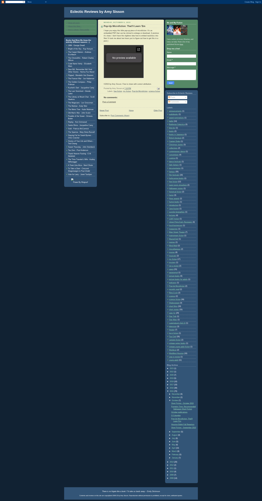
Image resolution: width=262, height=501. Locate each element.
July (174, 438)
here (181, 44)
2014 (172, 462)
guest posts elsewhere (178, 185)
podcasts (172, 283)
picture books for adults (178, 279)
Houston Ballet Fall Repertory (182, 425)
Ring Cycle (173, 293)
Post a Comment (109, 102)
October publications (179, 412)
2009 (172, 475)
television (173, 326)
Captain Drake (174, 141)
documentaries (175, 168)
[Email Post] (158, 89)
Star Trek (172, 316)
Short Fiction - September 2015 (183, 428)
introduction (173, 205)
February (175, 455)
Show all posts (74, 23)
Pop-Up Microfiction (140, 91)
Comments (174, 102)
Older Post (158, 111)
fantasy (172, 172)
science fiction (154, 91)
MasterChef (173, 239)
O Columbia (176, 415)
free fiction (118, 91)
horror (171, 195)
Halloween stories (176, 188)
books (171, 131)
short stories (174, 310)
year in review (174, 357)
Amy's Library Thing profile (78, 30)
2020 (172, 375)
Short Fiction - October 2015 (182, 403)
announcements (175, 111)
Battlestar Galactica (177, 124)
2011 (172, 468)
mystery (172, 262)
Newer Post (104, 111)
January (175, 458)
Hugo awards (174, 199)
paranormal (173, 273)
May (174, 445)
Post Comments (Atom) (120, 116)
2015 (172, 391)
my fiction (127, 91)
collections (173, 148)
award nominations (176, 118)
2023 (172, 368)
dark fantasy (174, 165)
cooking (172, 158)
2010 (172, 472)
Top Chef (172, 337)
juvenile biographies (177, 212)
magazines (173, 229)
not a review (174, 266)
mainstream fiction (176, 236)
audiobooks (173, 114)
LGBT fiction (174, 219)
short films (173, 306)
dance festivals (175, 162)
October (175, 400)
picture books (174, 276)
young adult (173, 360)
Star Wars (173, 320)
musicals (172, 256)
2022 (172, 372)
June (174, 442)
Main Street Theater (177, 232)
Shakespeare (174, 303)
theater (172, 330)
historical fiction (175, 192)
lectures (172, 215)
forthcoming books (176, 178)
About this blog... (75, 26)
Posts (172, 97)
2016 (172, 388)
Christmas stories (176, 145)
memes (172, 242)
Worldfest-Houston (176, 353)
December (176, 394)
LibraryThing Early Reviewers (180, 222)
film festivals (174, 175)
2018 (172, 382)
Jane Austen (174, 209)
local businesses (175, 225)
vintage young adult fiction (179, 347)
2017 (172, 385)
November (176, 397)
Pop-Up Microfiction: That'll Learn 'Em (124, 26)
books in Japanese (176, 135)
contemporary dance (177, 151)
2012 (172, 465)
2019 (172, 378)
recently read (174, 289)
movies (172, 252)
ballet (171, 121)
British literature (175, 138)
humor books (174, 202)
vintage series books (177, 343)
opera (171, 269)
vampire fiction (175, 340)
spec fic (172, 313)
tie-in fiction (173, 333)
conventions (174, 155)
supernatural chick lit (177, 323)
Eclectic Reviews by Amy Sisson (97, 12)
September (176, 432)
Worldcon (172, 350)
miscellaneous (174, 249)
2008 (172, 478)
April (174, 448)
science (172, 296)
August (175, 435)
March (174, 451)
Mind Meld (173, 246)
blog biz (172, 128)
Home (131, 111)
